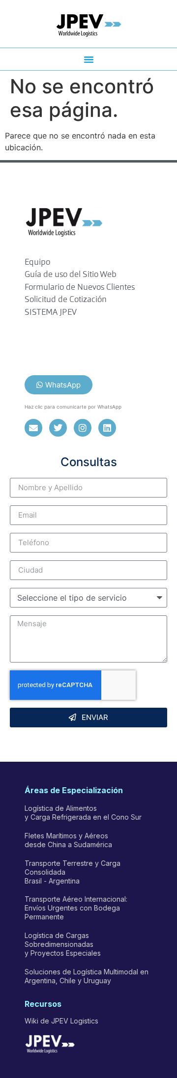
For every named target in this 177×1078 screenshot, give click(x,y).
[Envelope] (33, 428)
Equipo (37, 262)
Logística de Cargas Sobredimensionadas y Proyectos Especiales (63, 944)
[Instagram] (82, 428)
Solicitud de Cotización (66, 300)
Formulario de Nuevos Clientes (80, 287)
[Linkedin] (107, 428)
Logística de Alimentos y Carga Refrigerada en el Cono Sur (83, 812)
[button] (88, 59)
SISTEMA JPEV (51, 312)
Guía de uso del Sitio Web (71, 275)
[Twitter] (58, 428)
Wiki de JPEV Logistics (61, 1021)
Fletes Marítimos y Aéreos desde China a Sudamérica (68, 840)
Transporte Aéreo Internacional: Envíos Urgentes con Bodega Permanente (76, 908)
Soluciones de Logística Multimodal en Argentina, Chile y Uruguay (86, 976)
